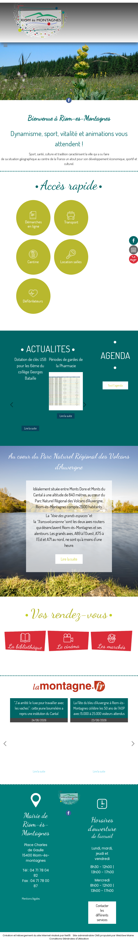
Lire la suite (69, 558)
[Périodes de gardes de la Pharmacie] (30, 391)
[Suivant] (85, 404)
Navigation (14, 46)
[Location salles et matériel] (71, 257)
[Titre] (33, 218)
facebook (69, 100)
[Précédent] (11, 404)
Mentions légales (31, 898)
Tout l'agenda (115, 385)
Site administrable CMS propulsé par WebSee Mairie (103, 935)
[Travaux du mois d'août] (66, 391)
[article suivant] (133, 743)
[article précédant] (5, 743)
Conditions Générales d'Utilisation (69, 938)
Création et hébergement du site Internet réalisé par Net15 (37, 935)
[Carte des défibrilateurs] (33, 296)
